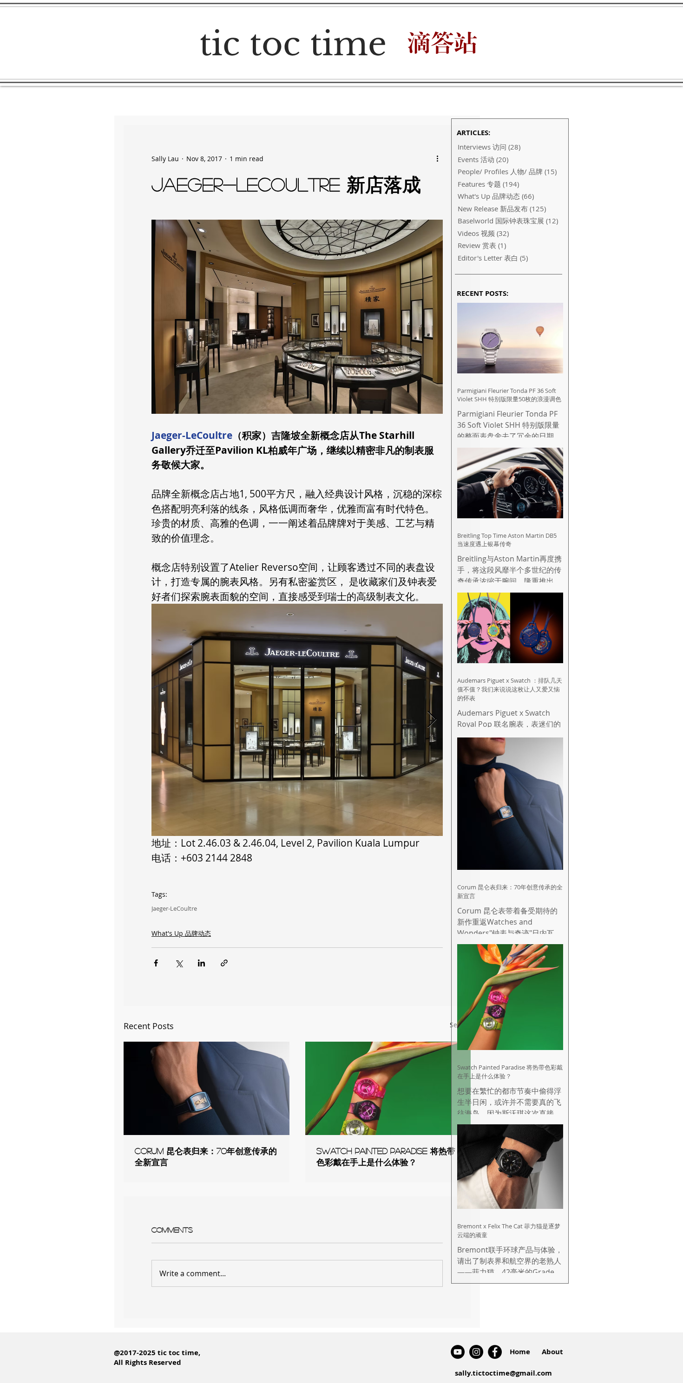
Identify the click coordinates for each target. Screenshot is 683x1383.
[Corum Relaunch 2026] (206, 1088)
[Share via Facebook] (155, 963)
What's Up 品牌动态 (181, 933)
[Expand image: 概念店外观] (297, 720)
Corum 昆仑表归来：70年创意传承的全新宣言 (206, 1156)
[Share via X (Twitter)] (178, 963)
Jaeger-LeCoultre (174, 908)
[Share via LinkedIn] (201, 963)
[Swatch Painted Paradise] (388, 1088)
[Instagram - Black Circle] (476, 1352)
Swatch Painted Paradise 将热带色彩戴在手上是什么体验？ (385, 1156)
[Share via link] (224, 963)
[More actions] (437, 158)
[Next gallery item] (432, 720)
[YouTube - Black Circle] (458, 1352)
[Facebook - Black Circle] (495, 1352)
